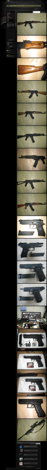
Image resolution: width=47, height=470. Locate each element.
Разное (7, 23)
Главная (8, 5)
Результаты (9, 46)
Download (11, 5)
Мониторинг (22, 5)
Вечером (9, 44)
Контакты (15, 5)
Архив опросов (12, 46)
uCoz (8, 468)
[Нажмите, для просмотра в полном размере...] (31, 57)
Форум (18, 5)
